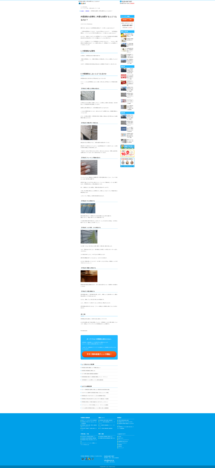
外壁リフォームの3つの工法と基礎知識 (89, 420)
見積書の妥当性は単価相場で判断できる (107, 438)
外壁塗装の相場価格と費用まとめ (88, 370)
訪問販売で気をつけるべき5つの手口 (125, 421)
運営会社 (120, 446)
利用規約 (120, 444)
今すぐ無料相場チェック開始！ (99, 354)
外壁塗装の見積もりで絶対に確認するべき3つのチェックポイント (94, 401)
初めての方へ (121, 438)
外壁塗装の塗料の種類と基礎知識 (106, 420)
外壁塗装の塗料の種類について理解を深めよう (91, 367)
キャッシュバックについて (124, 439)
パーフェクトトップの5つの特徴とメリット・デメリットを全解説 (94, 404)
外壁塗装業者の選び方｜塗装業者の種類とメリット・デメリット (94, 376)
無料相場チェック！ (127, 19)
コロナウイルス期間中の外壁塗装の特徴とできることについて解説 (95, 392)
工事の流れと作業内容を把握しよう (88, 436)
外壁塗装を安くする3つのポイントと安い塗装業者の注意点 (93, 395)
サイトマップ (121, 447)
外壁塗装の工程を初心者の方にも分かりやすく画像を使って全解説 (95, 398)
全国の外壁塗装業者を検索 (124, 420)
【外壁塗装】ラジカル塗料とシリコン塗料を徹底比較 (92, 379)
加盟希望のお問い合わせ (123, 441)
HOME (120, 436)
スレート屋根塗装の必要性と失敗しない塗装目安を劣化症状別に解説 (95, 389)
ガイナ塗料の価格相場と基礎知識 (106, 428)
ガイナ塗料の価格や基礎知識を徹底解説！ (90, 373)
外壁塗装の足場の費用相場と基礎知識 (89, 438)
